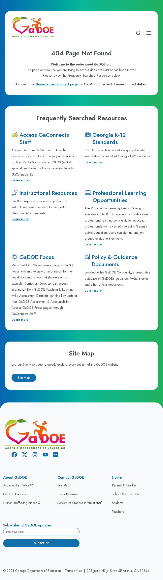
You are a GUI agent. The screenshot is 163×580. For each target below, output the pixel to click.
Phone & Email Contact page (56, 84)
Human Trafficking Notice (20, 503)
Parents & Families (124, 485)
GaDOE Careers (14, 494)
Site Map (24, 377)
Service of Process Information (78, 503)
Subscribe (41, 543)
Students (117, 503)
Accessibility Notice (16, 485)
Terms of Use (73, 570)
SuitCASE (91, 150)
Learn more (20, 180)
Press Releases (67, 494)
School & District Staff (127, 494)
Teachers (118, 511)
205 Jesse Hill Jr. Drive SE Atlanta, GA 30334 (118, 570)
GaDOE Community (113, 214)
